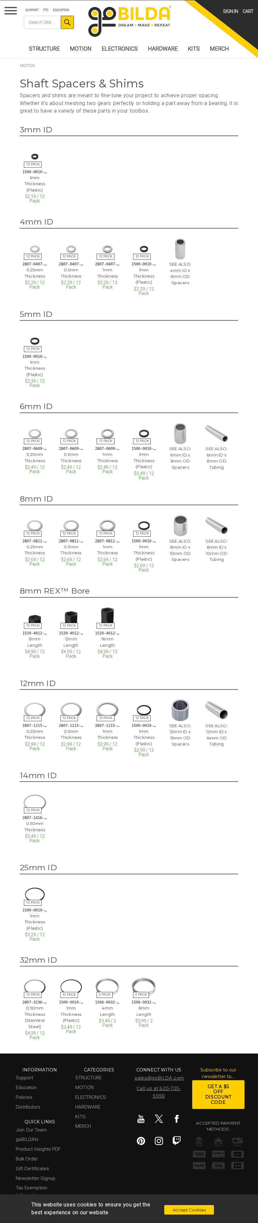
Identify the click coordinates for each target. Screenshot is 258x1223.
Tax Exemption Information (31, 1191)
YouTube (141, 1119)
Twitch (177, 1141)
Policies (24, 1097)
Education (61, 10)
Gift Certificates (32, 1168)
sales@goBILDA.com (159, 1078)
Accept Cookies (189, 1209)
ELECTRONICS (120, 49)
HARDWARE (163, 49)
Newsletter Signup (35, 1178)
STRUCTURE (44, 49)
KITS (194, 49)
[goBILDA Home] (129, 22)
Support (32, 10)
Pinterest (141, 1141)
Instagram (159, 1141)
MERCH (219, 49)
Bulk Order (27, 1159)
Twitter (159, 1119)
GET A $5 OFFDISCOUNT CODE (218, 1094)
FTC (45, 10)
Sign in (230, 11)
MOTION (81, 49)
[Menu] (12, 12)
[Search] (67, 22)
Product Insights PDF (38, 1149)
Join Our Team (31, 1130)
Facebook (177, 1119)
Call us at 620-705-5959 (159, 1092)
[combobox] (49, 22)
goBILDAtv (27, 1139)
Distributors (28, 1107)
